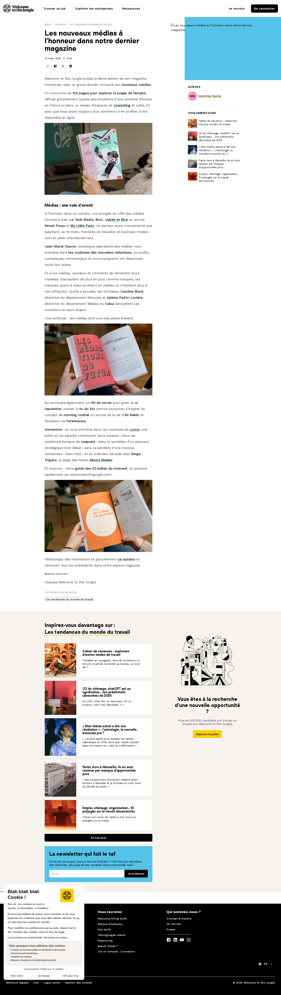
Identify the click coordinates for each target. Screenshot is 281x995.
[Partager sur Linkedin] (70, 66)
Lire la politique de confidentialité (25, 937)
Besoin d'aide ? (108, 946)
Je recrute (236, 8)
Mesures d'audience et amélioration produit (33, 960)
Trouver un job (54, 8)
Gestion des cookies (78, 982)
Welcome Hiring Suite (112, 918)
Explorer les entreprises (94, 8)
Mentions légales (17, 982)
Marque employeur (110, 923)
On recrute (173, 923)
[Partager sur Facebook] (55, 66)
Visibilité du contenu (21, 956)
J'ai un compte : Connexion (116, 951)
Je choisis (44, 975)
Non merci (17, 975)
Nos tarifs (104, 929)
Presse (170, 929)
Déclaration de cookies (55, 937)
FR (265, 963)
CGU (36, 982)
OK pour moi (70, 975)
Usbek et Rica (116, 220)
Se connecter (264, 8)
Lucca (134, 429)
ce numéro (126, 559)
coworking (122, 105)
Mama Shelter (101, 460)
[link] (210, 96)
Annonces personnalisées (24, 953)
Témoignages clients (111, 935)
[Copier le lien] (48, 66)
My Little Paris (82, 226)
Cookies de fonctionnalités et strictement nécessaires (38, 950)
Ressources (131, 8)
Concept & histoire (179, 918)
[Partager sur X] (63, 66)
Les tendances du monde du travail (91, 24)
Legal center (52, 982)
